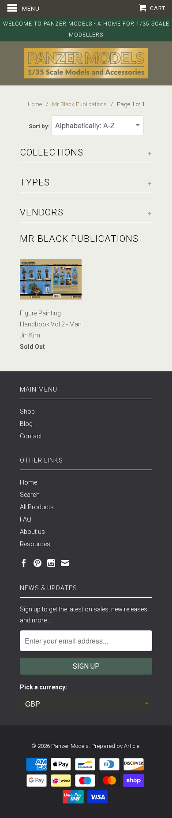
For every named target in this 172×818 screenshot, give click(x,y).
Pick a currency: (43, 687)
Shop (27, 411)
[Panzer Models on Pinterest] (37, 563)
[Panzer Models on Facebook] (24, 563)
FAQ (25, 519)
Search (30, 494)
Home (28, 482)
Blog (26, 423)
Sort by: (40, 126)
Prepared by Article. (116, 746)
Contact (31, 436)
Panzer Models (70, 746)
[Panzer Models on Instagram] (51, 563)
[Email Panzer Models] (65, 563)
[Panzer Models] (86, 63)
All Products (37, 507)
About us (32, 531)
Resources (35, 544)
